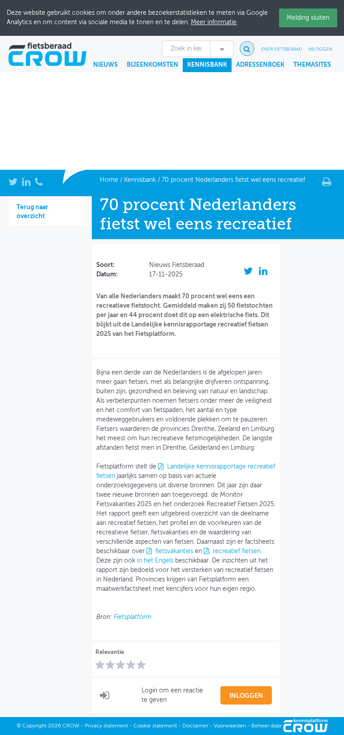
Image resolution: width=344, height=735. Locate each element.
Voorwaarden (230, 726)
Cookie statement (155, 726)
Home (109, 180)
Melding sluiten (308, 18)
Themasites (312, 65)
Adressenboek (260, 65)
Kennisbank (207, 65)
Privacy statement (106, 726)
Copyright (34, 726)
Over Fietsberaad (281, 49)
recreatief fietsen (237, 551)
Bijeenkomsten (152, 65)
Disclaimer (195, 726)
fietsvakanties (174, 551)
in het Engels (155, 561)
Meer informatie (213, 22)
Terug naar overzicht (32, 211)
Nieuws (105, 65)
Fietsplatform (132, 617)
